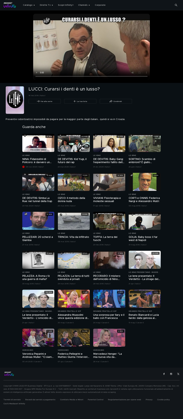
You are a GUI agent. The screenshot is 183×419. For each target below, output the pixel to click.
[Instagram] (171, 374)
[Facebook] (164, 374)
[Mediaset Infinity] (9, 5)
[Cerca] (176, 5)
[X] (178, 374)
